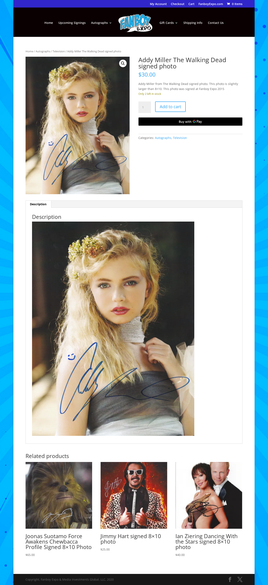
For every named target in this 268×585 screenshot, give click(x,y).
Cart (191, 4)
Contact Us (216, 23)
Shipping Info (192, 23)
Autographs (99, 23)
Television (59, 51)
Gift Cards (167, 23)
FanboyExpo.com (210, 4)
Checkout (177, 4)
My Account (158, 4)
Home (48, 23)
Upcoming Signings (72, 23)
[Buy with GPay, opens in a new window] (190, 121)
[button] (123, 63)
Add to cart (170, 106)
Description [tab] (38, 204)
